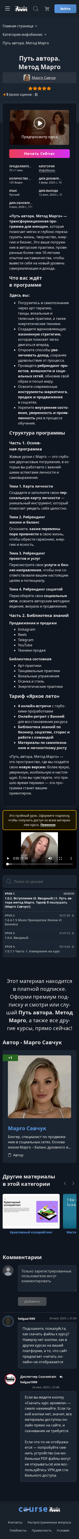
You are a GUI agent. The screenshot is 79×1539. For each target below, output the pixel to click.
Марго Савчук (27, 1128)
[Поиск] (35, 8)
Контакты (15, 1522)
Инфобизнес (47, 170)
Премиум (48, 825)
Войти (65, 9)
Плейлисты (18, 1530)
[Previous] (65, 1183)
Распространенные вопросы (49, 1522)
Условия (63, 1530)
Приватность (42, 1530)
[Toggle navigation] (7, 8)
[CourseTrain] (21, 8)
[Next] (73, 1183)
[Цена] (46, 8)
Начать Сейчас (39, 153)
